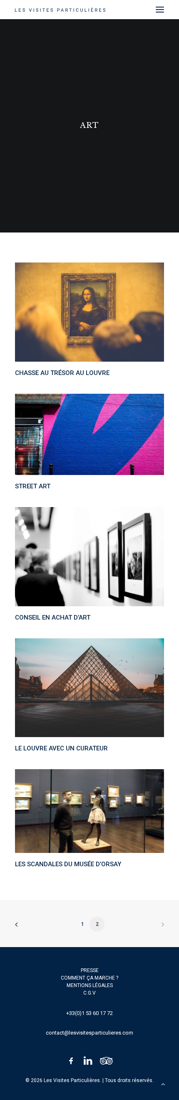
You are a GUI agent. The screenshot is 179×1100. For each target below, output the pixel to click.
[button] (160, 9)
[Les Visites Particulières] (60, 10)
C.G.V (89, 993)
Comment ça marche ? (89, 978)
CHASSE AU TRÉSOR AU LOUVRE (62, 373)
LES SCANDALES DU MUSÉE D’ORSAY (68, 864)
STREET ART (32, 486)
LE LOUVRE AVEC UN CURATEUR (61, 748)
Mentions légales (90, 985)
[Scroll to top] (163, 1084)
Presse (90, 970)
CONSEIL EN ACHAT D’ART (52, 617)
